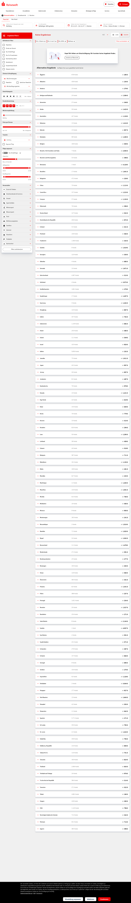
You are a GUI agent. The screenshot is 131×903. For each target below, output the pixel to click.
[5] (17, 96)
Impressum (39, 893)
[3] (10, 96)
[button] (17, 40)
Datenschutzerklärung (26, 893)
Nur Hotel (14, 19)
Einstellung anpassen (73, 899)
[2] (7, 96)
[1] (4, 96)
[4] (13, 96)
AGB (34, 893)
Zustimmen (104, 899)
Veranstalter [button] (6, 185)
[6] (20, 96)
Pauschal (5, 19)
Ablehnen (90, 899)
